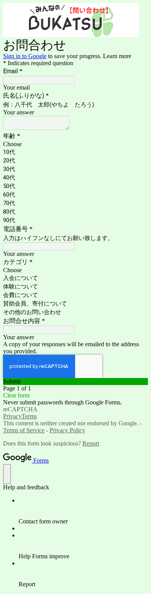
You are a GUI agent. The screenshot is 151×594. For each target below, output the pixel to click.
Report (90, 443)
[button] (75, 381)
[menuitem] (83, 511)
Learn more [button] (117, 56)
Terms (29, 416)
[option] (75, 144)
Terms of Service (24, 430)
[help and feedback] (7, 474)
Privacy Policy (67, 430)
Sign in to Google (24, 56)
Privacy (12, 416)
